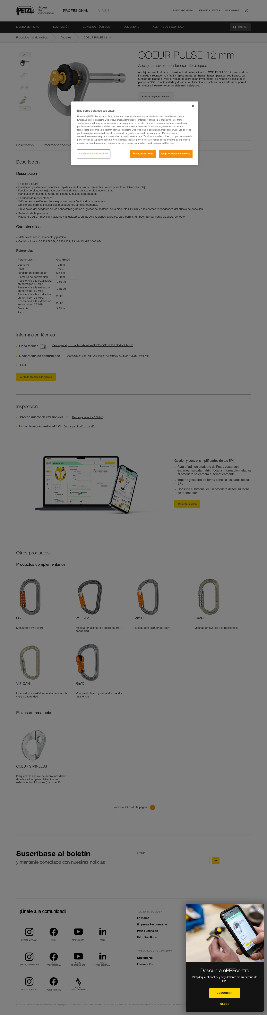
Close (224, 1004)
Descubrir (225, 993)
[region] (134, 133)
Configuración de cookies (93, 154)
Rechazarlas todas (143, 154)
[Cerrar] (193, 106)
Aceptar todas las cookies (175, 154)
